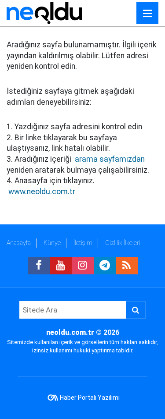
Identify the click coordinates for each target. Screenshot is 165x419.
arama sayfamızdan (110, 159)
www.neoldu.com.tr (41, 191)
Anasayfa (19, 242)
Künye (52, 242)
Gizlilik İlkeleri (122, 242)
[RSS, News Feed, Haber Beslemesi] (127, 265)
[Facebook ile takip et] (39, 265)
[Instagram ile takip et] (83, 265)
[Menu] (147, 13)
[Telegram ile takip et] (105, 265)
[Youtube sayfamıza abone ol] (61, 265)
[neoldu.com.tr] (44, 12)
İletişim (82, 242)
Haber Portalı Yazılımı (90, 397)
